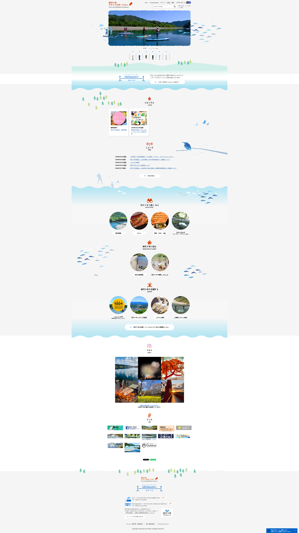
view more (151, 176)
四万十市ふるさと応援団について (140, 165)
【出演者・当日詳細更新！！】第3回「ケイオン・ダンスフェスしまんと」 (152, 156)
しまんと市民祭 (134, 162)
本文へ (146, 2)
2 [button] (151, 48)
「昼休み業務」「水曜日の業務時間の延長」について (140, 512)
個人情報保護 (150, 524)
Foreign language (154, 2)
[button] (281, 530)
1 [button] (149, 48)
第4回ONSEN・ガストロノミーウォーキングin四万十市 (139, 131)
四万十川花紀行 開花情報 (119, 130)
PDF (182, 7)
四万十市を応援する (153, 56)
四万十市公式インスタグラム (149, 405)
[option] (149, 28)
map (163, 497)
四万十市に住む (146, 56)
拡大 (168, 2)
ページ (189, 5)
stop (145, 48)
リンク (166, 56)
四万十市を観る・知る (139, 56)
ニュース (133, 57)
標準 (173, 2)
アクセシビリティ (163, 524)
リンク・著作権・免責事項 (134, 524)
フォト (159, 56)
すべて (182, 5)
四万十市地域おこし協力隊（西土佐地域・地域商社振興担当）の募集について (153, 168)
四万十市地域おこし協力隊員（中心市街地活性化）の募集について (150, 159)
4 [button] (155, 48)
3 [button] (153, 48)
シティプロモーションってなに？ (168, 82)
